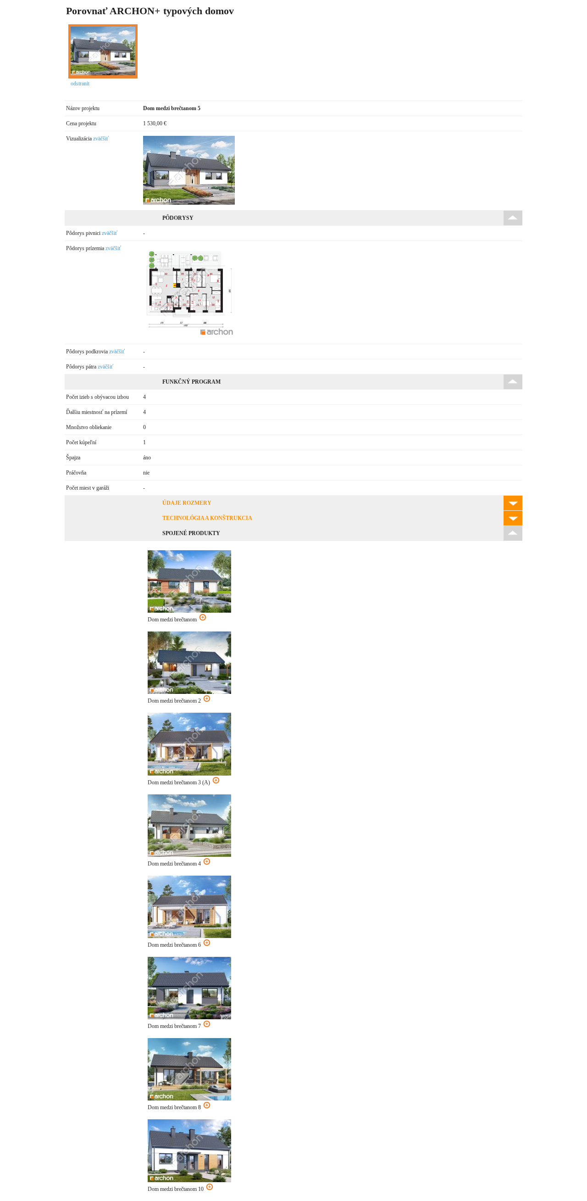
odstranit (80, 83)
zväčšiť (101, 138)
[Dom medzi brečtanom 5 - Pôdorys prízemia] (189, 336)
